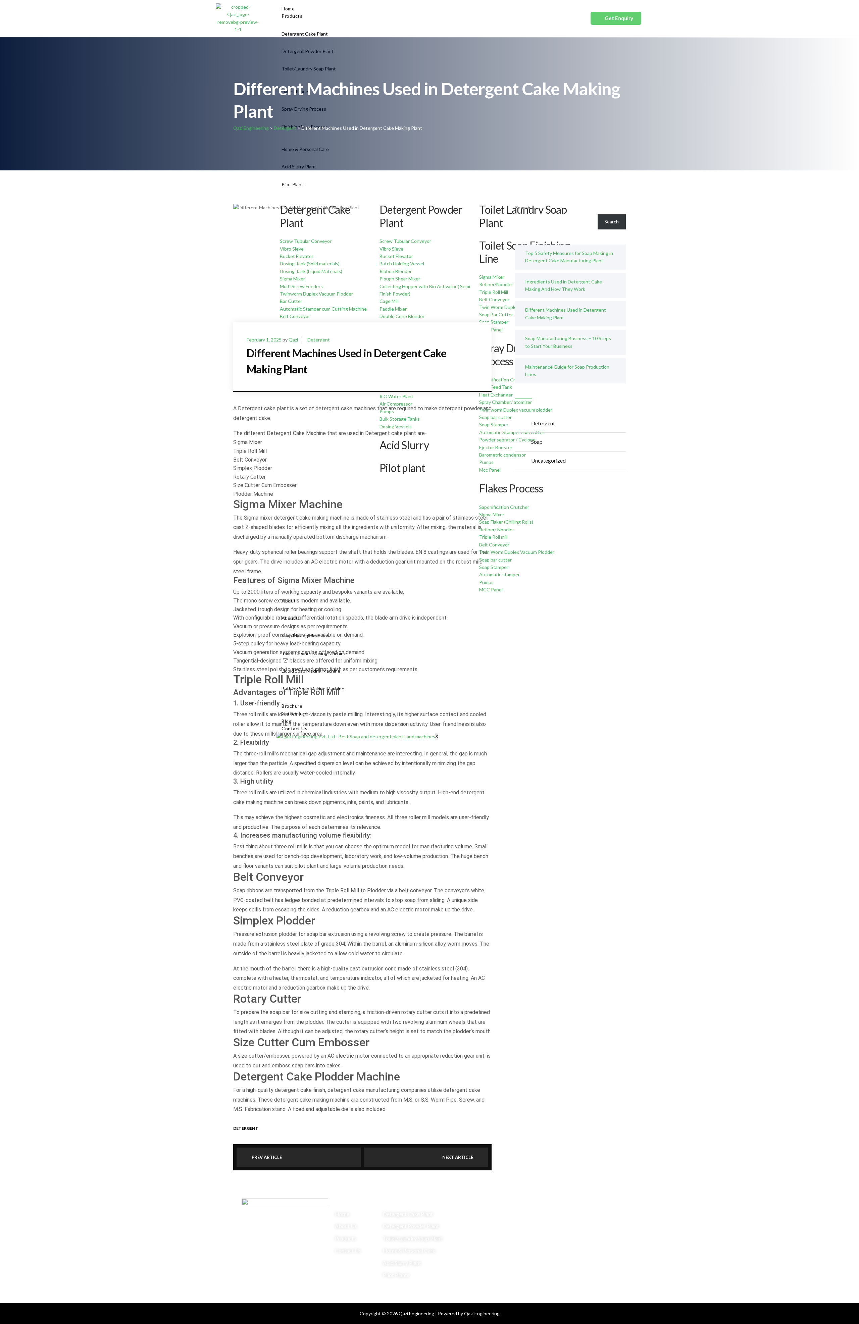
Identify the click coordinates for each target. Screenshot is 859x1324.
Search (522, 207)
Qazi (293, 339)
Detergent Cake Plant (305, 34)
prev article (267, 1157)
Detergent (318, 339)
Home (288, 8)
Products (292, 16)
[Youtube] (596, 1220)
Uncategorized (548, 460)
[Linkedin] (576, 1238)
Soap (537, 441)
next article (457, 1157)
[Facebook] (576, 1220)
